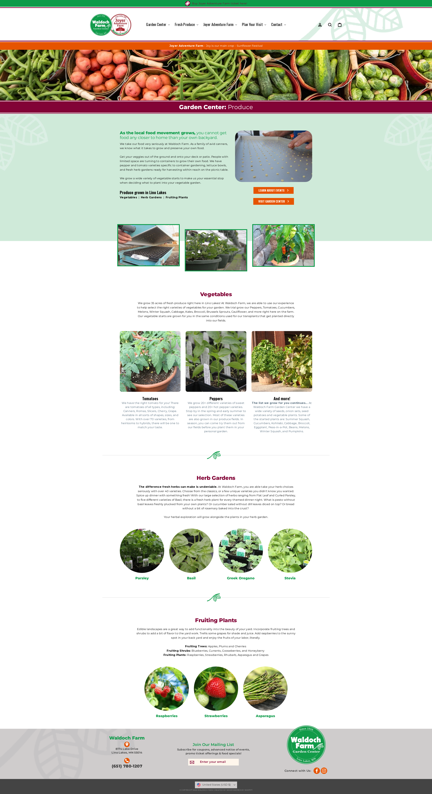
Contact (277, 24)
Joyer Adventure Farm (218, 24)
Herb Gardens (151, 197)
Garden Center (156, 24)
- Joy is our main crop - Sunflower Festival (216, 45)
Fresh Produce (185, 24)
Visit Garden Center (271, 201)
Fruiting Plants (177, 197)
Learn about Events (272, 190)
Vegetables (128, 197)
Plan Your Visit (253, 24)
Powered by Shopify (241, 790)
